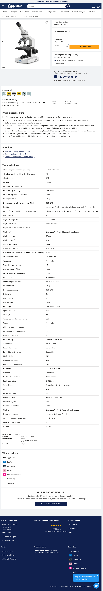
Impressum (73, 525)
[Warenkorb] (98, 6)
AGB (70, 532)
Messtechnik (64, 12)
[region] (50, 298)
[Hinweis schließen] (97, 575)
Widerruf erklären (8, 555)
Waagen (14, 12)
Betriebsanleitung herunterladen (17, 151)
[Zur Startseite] (14, 6)
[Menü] (3, 6)
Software (4, 12)
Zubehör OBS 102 (63, 32)
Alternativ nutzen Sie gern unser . (71, 80)
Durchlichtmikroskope (29, 16)
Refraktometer (37, 12)
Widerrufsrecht (7, 551)
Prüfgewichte (51, 12)
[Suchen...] (67, 6)
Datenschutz (73, 528)
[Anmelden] (93, 6)
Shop (7, 16)
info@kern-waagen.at (10, 536)
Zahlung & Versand (9, 559)
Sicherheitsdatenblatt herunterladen (19, 157)
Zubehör (91, 12)
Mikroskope (24, 12)
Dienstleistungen (78, 12)
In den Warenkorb (84, 47)
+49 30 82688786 (68, 76)
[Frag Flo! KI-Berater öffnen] (96, 586)
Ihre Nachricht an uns (52, 504)
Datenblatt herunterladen (15, 154)
